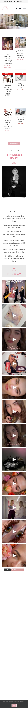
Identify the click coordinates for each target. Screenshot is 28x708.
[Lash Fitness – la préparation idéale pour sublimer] (14, 291)
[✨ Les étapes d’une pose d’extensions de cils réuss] (14, 483)
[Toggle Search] (20, 8)
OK (14, 705)
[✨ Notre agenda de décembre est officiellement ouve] (14, 363)
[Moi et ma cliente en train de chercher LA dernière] (14, 459)
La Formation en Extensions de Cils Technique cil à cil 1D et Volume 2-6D (8, 58)
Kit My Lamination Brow (20, 85)
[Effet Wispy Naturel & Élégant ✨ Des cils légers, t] (14, 555)
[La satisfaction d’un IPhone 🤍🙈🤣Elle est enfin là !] (14, 315)
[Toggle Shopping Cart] (16, 8)
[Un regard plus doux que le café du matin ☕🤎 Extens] (14, 435)
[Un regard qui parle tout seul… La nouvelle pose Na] (14, 531)
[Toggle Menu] (24, 8)
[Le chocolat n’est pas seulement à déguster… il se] (14, 411)
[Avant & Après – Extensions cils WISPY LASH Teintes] (14, 339)
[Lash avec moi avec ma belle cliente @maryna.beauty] (14, 507)
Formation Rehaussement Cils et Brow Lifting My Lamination (20, 53)
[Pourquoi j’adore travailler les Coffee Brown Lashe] (14, 387)
